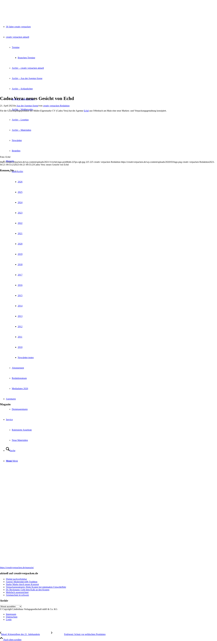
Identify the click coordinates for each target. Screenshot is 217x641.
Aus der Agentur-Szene (27, 105)
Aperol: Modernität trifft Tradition (21, 581)
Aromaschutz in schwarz (17, 595)
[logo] (22, 14)
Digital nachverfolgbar (16, 579)
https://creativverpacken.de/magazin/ (17, 567)
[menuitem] (111, 614)
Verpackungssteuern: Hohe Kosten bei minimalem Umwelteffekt (36, 587)
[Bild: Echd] (16, 91)
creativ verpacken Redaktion (56, 105)
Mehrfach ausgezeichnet (17, 592)
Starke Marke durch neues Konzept (22, 584)
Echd (86, 110)
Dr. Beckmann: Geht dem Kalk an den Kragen (27, 589)
